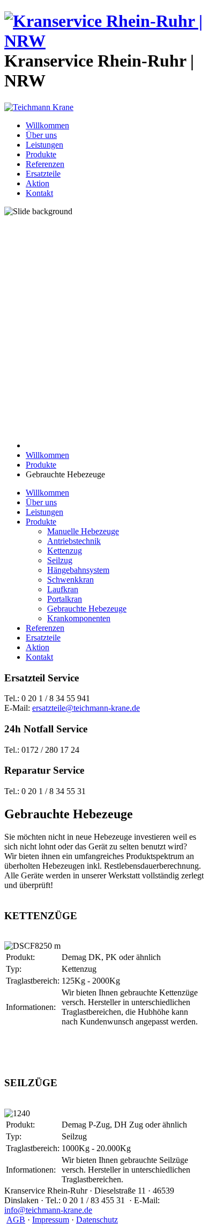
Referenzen (45, 164)
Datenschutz (97, 1219)
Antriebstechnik (74, 541)
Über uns (41, 135)
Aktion (37, 183)
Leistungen (44, 144)
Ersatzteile (43, 173)
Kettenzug (64, 550)
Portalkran (64, 598)
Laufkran (62, 589)
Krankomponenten (78, 618)
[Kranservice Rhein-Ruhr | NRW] (104, 40)
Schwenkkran (70, 579)
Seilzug (59, 560)
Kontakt (39, 193)
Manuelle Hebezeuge (83, 531)
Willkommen (47, 125)
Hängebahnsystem (78, 569)
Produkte (41, 154)
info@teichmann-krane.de (48, 1210)
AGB (15, 1219)
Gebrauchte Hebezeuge (86, 608)
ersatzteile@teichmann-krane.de (86, 707)
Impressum (50, 1219)
